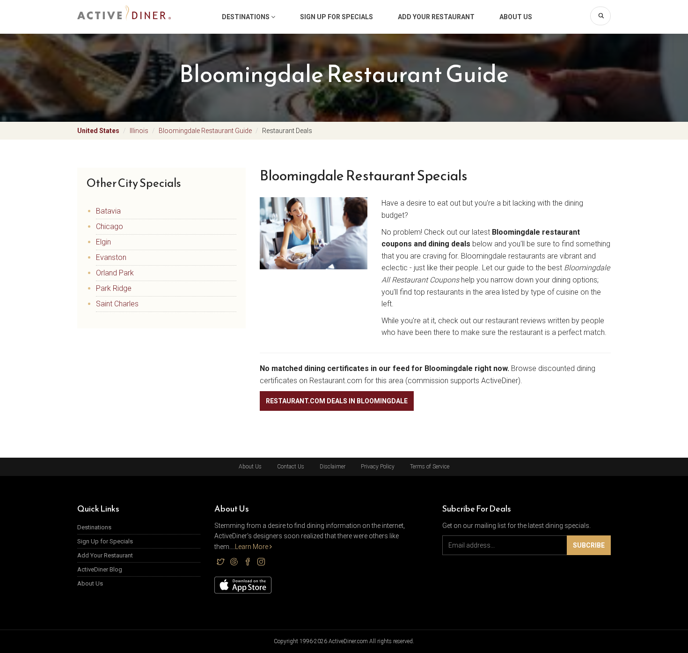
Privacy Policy (378, 466)
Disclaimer (332, 466)
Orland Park (115, 272)
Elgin (103, 241)
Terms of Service (429, 466)
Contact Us (290, 466)
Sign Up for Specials (336, 17)
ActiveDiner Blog (99, 569)
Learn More (252, 546)
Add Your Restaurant (436, 17)
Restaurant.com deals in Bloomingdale (337, 401)
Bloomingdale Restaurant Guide (205, 130)
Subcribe (589, 545)
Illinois (139, 130)
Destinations (246, 17)
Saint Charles (117, 303)
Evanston (111, 257)
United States (98, 130)
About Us (515, 17)
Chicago (109, 226)
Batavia (108, 211)
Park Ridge (114, 288)
